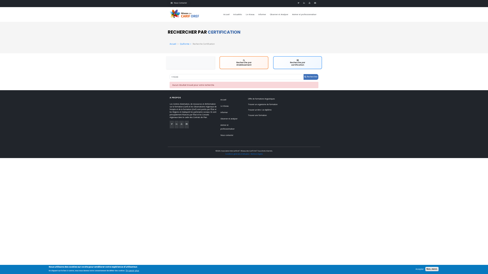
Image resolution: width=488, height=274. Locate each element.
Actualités (237, 14)
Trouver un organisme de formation (263, 104)
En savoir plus (132, 270)
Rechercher (312, 76)
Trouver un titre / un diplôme (260, 110)
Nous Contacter (179, 3)
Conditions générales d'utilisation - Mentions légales (244, 154)
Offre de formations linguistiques (261, 99)
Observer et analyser (229, 118)
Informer (262, 14)
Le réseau (250, 14)
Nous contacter (226, 135)
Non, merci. (431, 269)
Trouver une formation (257, 115)
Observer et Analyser (279, 14)
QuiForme (184, 43)
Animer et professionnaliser (304, 14)
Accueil (226, 14)
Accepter (420, 269)
